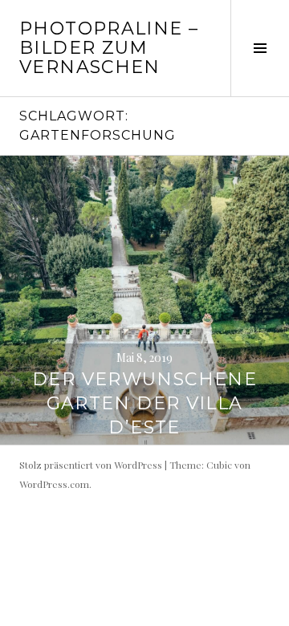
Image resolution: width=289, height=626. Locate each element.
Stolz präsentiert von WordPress (90, 464)
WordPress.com (54, 484)
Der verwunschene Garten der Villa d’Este (144, 403)
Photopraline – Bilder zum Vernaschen (108, 48)
